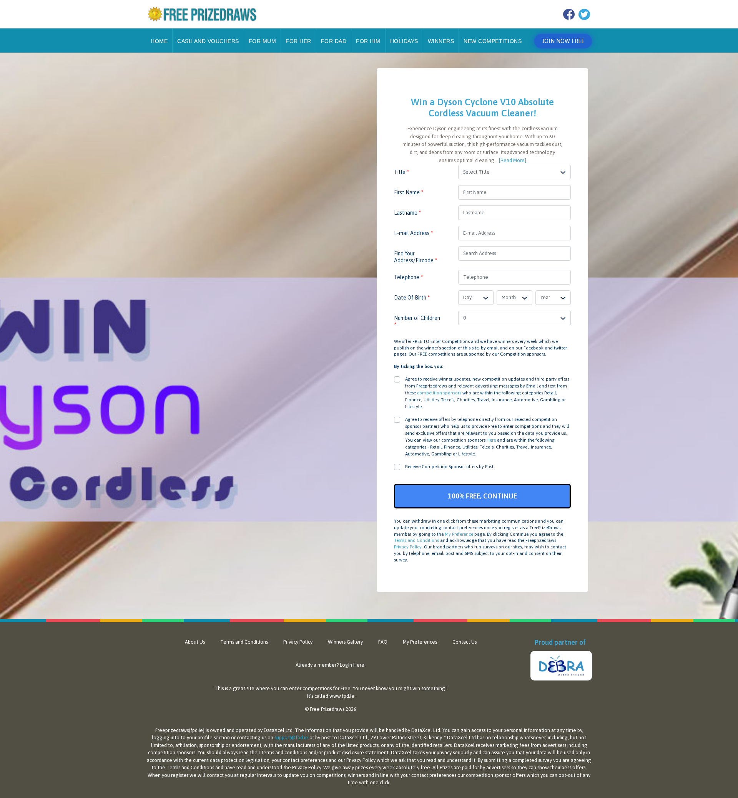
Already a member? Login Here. (331, 665)
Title (401, 172)
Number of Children (417, 321)
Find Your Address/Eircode (415, 256)
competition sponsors (439, 393)
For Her (298, 41)
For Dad (334, 41)
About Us (195, 642)
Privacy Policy (408, 547)
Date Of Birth (412, 298)
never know (375, 688)
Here (491, 440)
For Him (368, 41)
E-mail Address (413, 233)
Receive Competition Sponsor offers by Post (449, 466)
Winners (441, 41)
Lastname (407, 213)
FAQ (382, 642)
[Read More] (512, 160)
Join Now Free (563, 41)
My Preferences (420, 642)
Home (159, 41)
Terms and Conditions (416, 540)
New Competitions (493, 41)
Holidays (404, 41)
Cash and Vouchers (208, 41)
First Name (408, 192)
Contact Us (464, 642)
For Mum (262, 41)
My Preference (459, 534)
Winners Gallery (345, 642)
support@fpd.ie (291, 737)
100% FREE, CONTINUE (482, 496)
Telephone (408, 277)
